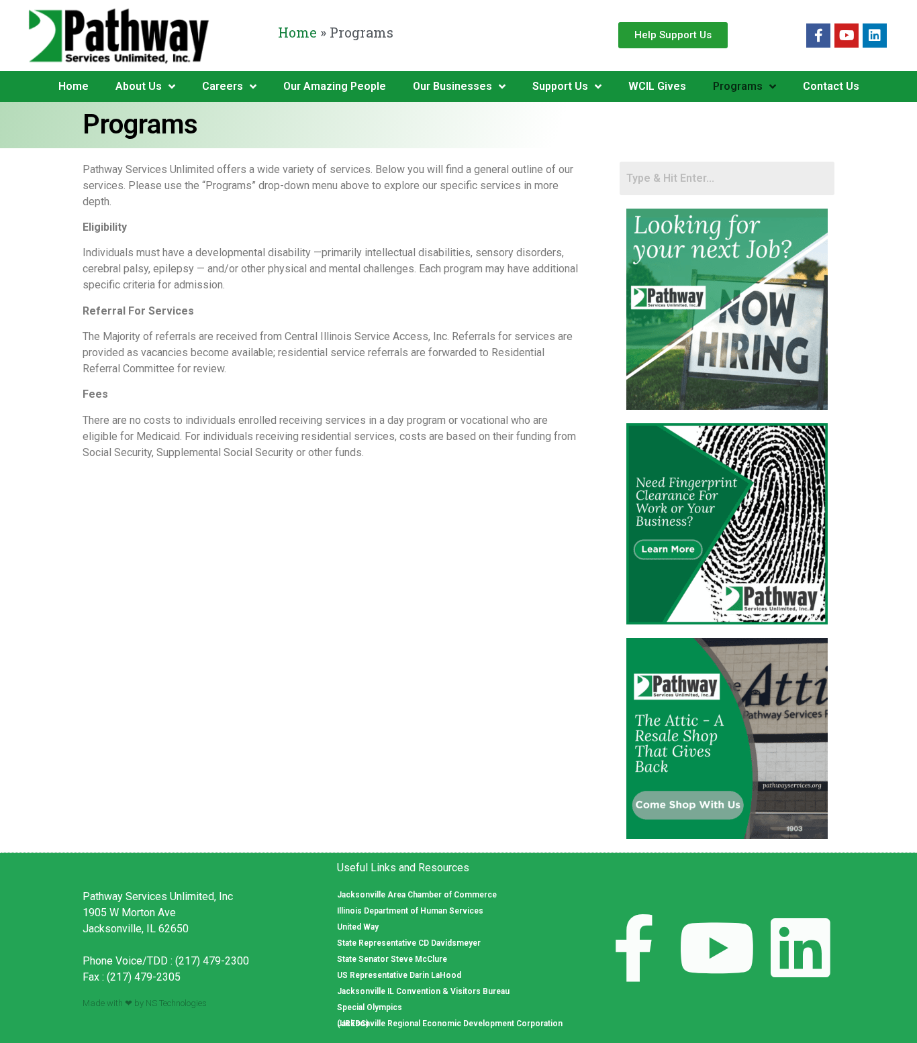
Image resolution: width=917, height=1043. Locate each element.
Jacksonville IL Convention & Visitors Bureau (423, 991)
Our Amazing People (334, 86)
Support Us (560, 86)
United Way (358, 927)
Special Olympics (369, 1007)
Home (297, 32)
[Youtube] (846, 35)
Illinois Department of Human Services (410, 911)
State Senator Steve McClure (392, 959)
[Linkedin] (875, 35)
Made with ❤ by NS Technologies (145, 1003)
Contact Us (831, 86)
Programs (738, 86)
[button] (673, 35)
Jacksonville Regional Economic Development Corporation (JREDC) (450, 1023)
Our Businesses (452, 86)
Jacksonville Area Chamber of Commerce (417, 894)
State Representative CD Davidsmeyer (409, 943)
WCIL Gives (657, 86)
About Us (138, 86)
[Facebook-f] (818, 35)
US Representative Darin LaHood (399, 975)
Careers (222, 86)
